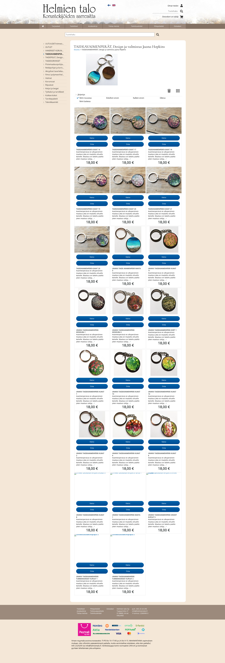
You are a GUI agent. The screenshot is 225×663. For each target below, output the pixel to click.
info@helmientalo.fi (139, 611)
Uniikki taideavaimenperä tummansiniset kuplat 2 (123, 577)
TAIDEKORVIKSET (52, 61)
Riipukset (49, 85)
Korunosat (50, 81)
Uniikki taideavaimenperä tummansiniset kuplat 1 (87, 577)
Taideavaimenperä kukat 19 (88, 209)
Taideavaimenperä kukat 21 (160, 209)
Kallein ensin (138, 98)
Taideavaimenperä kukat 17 (124, 149)
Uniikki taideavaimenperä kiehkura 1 (87, 331)
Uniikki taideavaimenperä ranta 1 (126, 516)
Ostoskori (177, 26)
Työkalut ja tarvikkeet (54, 92)
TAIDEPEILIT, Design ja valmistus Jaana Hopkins (54, 57)
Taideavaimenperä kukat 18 (160, 149)
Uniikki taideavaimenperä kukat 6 (162, 454)
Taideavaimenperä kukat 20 (124, 209)
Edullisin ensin (112, 98)
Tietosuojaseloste (97, 611)
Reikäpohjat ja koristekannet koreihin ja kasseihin (54, 67)
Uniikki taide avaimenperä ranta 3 (126, 269)
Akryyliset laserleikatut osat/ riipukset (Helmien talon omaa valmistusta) (54, 71)
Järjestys (81, 94)
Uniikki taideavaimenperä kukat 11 (162, 269)
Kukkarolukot (51, 95)
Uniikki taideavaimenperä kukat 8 (90, 516)
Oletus (163, 98)
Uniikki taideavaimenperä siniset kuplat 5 (162, 516)
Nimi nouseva (85, 98)
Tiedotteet (74, 26)
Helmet (48, 78)
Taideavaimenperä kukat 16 (88, 149)
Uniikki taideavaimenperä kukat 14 (162, 393)
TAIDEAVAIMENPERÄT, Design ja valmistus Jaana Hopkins (54, 54)
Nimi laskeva (84, 101)
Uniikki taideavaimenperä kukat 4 (126, 454)
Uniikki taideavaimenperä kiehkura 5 (123, 331)
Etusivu (77, 49)
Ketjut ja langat (52, 88)
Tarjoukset (56, 26)
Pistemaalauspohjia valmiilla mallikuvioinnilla (54, 64)
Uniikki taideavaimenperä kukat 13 (126, 393)
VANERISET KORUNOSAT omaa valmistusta (54, 50)
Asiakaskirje (92, 26)
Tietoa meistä (114, 26)
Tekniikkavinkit (51, 102)
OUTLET (48, 47)
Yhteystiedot (159, 26)
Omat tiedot (173, 5)
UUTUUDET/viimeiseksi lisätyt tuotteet (54, 43)
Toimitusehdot (136, 26)
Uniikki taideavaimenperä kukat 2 (90, 454)
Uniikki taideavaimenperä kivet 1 (162, 330)
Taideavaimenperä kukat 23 (88, 268)
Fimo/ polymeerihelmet (54, 74)
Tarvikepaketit (51, 98)
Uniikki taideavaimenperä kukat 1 (90, 393)
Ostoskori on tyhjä (170, 16)
